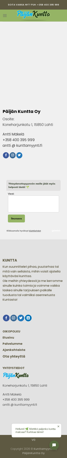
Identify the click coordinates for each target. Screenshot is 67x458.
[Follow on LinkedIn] (28, 318)
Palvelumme (13, 344)
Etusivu (8, 338)
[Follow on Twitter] (19, 155)
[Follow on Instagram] (13, 155)
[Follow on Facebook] (6, 155)
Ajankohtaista (14, 350)
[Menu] (5, 15)
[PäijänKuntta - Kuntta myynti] (33, 16)
